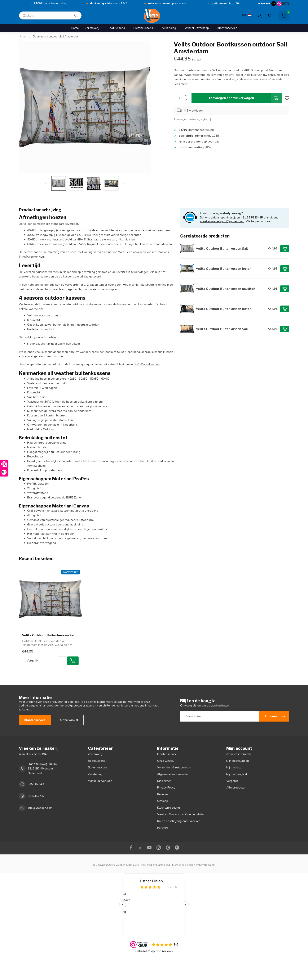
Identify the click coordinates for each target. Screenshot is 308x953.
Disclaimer (164, 781)
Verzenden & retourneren (174, 767)
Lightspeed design (183, 865)
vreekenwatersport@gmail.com (222, 221)
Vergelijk (32, 660)
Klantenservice (227, 28)
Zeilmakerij (92, 28)
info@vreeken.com (40, 808)
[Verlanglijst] (270, 15)
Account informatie (239, 754)
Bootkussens (116, 28)
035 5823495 (36, 784)
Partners (162, 828)
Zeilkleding (169, 28)
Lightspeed (163, 865)
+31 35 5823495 (252, 218)
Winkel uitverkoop (197, 28)
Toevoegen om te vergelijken (191, 119)
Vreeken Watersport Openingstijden (181, 814)
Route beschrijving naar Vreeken (179, 821)
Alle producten (236, 788)
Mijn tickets (233, 767)
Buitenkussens (143, 28)
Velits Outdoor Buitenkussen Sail (48, 635)
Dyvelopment (207, 865)
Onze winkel (69, 720)
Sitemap (162, 801)
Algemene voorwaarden (173, 774)
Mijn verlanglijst (236, 774)
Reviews (162, 794)
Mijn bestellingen (237, 761)
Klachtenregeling (168, 808)
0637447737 (36, 796)
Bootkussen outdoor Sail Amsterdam (56, 37)
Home (75, 28)
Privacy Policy (166, 788)
